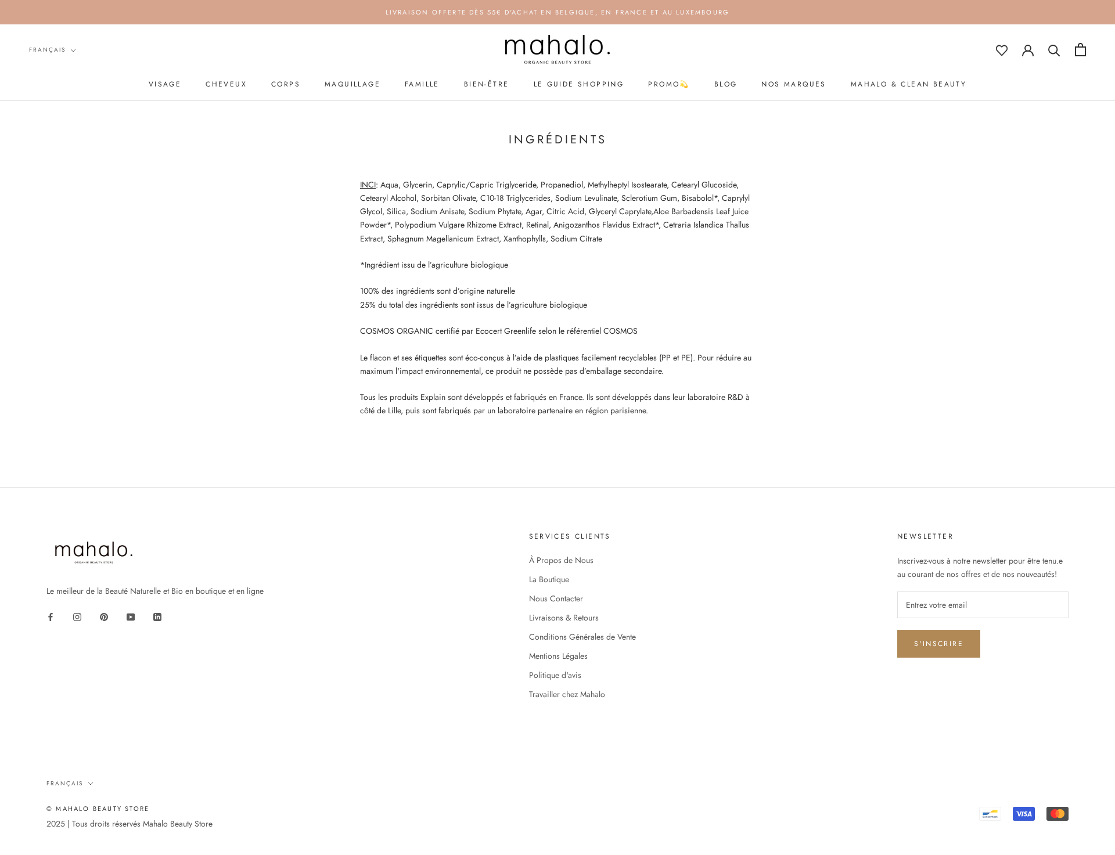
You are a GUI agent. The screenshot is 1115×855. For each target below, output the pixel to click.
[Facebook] (50, 616)
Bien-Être (486, 84)
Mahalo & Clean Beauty (908, 84)
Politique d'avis (555, 675)
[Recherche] (1054, 50)
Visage (165, 84)
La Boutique (549, 579)
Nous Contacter (556, 598)
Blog (726, 84)
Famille (422, 84)
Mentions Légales (558, 656)
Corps (285, 84)
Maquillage (352, 84)
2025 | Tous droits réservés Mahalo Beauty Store (129, 823)
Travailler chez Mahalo (567, 694)
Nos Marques (793, 84)
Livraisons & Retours (564, 617)
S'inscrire (938, 643)
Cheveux (226, 84)
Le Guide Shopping (579, 84)
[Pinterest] (104, 616)
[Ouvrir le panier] (1080, 49)
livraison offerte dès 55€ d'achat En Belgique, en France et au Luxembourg (558, 12)
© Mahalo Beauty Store (97, 808)
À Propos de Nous (561, 560)
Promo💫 (668, 84)
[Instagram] (77, 616)
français (47, 49)
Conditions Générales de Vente (582, 637)
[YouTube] (131, 616)
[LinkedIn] (157, 616)
